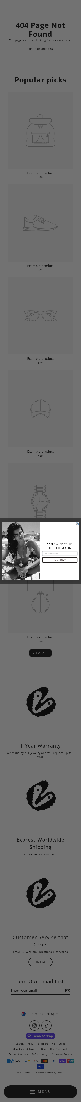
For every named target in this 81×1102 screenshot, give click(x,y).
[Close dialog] (77, 523)
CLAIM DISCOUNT (59, 560)
